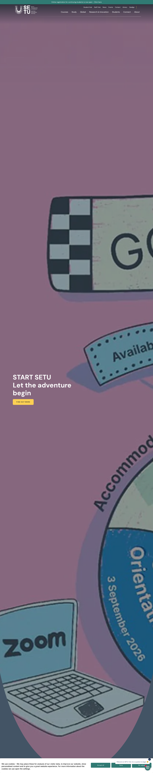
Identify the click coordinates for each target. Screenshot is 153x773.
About (137, 12)
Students (116, 12)
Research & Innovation (99, 12)
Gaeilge (131, 7)
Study (74, 12)
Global (83, 12)
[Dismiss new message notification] (149, 759)
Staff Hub (97, 7)
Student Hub (87, 7)
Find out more (23, 402)
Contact (117, 7)
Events (110, 7)
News (104, 7)
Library (125, 7)
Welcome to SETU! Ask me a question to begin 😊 (132, 762)
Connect (127, 12)
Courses (64, 12)
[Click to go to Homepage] (26, 10)
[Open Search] (140, 7)
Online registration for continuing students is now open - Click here (76, 2)
